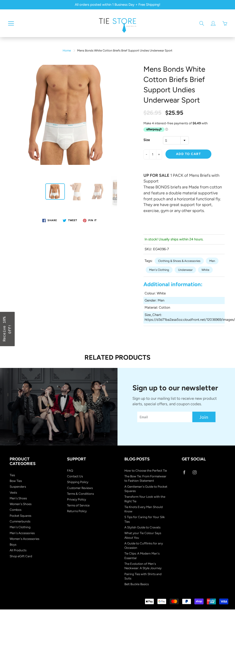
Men (212, 261)
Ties (12, 475)
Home (67, 50)
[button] (7, 329)
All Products (18, 550)
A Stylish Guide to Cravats (142, 527)
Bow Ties (16, 481)
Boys (13, 544)
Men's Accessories (22, 533)
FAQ (70, 470)
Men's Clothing (159, 270)
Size (146, 140)
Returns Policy (77, 511)
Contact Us (75, 476)
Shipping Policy (77, 482)
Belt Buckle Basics (136, 584)
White (205, 270)
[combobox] (176, 140)
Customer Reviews (80, 488)
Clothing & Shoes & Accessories (179, 261)
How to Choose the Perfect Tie (145, 470)
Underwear (185, 270)
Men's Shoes (18, 498)
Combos (15, 509)
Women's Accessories (24, 539)
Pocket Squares (20, 515)
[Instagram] (194, 472)
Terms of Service (78, 505)
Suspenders (18, 486)
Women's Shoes (20, 504)
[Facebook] (184, 472)
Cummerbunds (20, 521)
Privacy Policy (76, 499)
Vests (13, 492)
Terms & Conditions (80, 493)
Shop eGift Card (21, 556)
